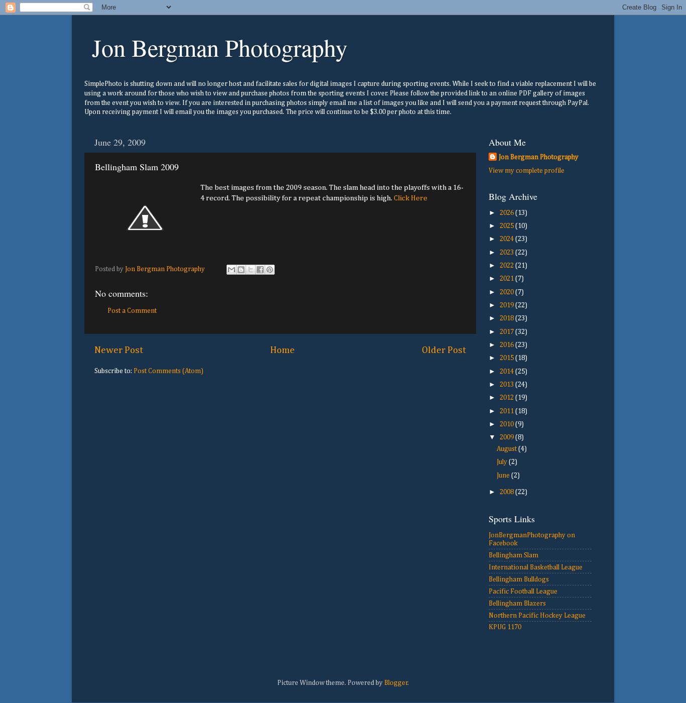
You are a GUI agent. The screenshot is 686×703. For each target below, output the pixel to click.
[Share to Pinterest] (270, 270)
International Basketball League (536, 567)
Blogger (396, 682)
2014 (507, 371)
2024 (507, 239)
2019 (507, 305)
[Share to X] (251, 270)
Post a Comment (132, 310)
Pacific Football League (523, 591)
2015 (507, 358)
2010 (507, 424)
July (503, 461)
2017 (507, 331)
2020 (507, 292)
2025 (507, 225)
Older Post (444, 350)
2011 (507, 411)
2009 (507, 437)
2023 (507, 252)
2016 (507, 344)
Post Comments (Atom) (168, 371)
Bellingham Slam (513, 555)
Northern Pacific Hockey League (537, 615)
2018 (507, 318)
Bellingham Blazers (517, 603)
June (504, 475)
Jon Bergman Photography (220, 47)
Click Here (410, 198)
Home (282, 350)
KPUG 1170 (505, 627)
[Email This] (231, 270)
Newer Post (118, 350)
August (507, 448)
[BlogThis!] (241, 270)
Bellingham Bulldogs (519, 579)
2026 (507, 212)
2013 (507, 384)
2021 (507, 278)
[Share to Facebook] (260, 270)
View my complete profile (526, 170)
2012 (507, 397)
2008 (507, 492)
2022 (507, 265)
